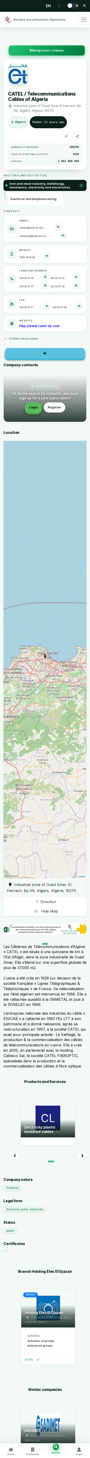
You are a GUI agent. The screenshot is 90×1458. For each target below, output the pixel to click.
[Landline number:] (45, 277)
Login (33, 407)
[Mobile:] (47, 256)
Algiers (20, 122)
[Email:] (58, 227)
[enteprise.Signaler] (66, 136)
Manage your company (47, 50)
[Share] (77, 136)
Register (54, 407)
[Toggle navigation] (84, 20)
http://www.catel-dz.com (39, 326)
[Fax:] (47, 306)
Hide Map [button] (49, 911)
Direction (48, 901)
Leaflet (81, 876)
